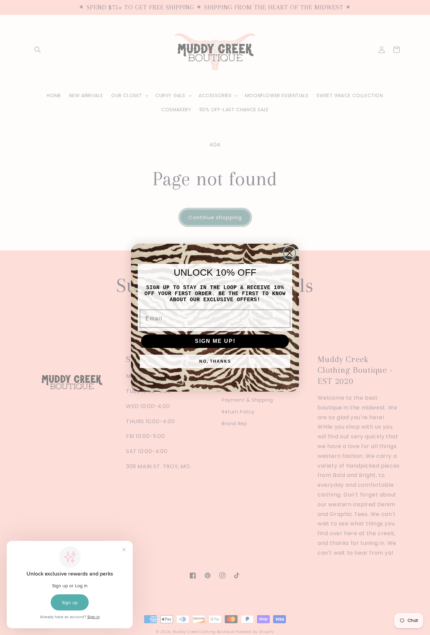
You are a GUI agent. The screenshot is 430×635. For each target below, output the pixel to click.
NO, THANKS (215, 361)
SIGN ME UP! (215, 341)
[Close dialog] (290, 253)
